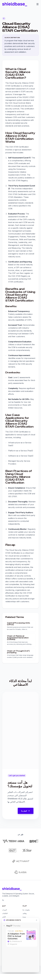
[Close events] (36, 920)
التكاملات (5, 913)
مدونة (24, 917)
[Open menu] (37, 4)
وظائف (25, 913)
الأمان (4, 917)
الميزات (4, 910)
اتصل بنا (24, 811)
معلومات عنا (26, 910)
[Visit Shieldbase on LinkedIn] (3, 900)
